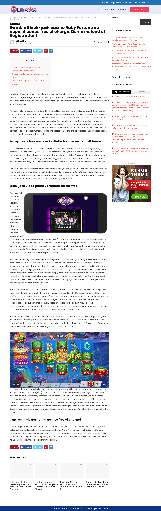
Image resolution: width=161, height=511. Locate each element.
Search (115, 18)
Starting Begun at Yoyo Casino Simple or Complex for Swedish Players (46, 486)
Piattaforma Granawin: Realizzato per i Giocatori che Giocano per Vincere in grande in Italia (131, 66)
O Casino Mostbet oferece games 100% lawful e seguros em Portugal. (20, 486)
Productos (109, 9)
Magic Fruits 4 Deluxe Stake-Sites (129, 96)
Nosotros (122, 9)
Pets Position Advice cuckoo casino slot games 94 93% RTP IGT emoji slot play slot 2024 (131, 151)
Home (12, 17)
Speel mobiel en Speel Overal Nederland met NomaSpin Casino (97, 484)
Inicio (98, 9)
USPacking (21, 41)
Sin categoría (22, 17)
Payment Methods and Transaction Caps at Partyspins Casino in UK (72, 486)
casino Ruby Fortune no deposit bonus (71, 117)
